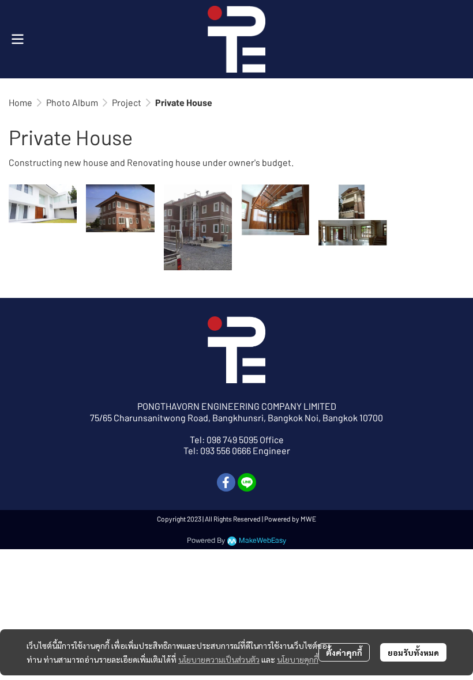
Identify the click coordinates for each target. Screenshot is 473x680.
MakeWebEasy (262, 541)
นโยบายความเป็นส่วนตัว (219, 659)
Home (20, 102)
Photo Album (72, 102)
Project (126, 102)
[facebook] (226, 482)
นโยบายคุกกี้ (297, 659)
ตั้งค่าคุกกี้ (344, 652)
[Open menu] (17, 39)
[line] (247, 482)
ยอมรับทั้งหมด (413, 652)
